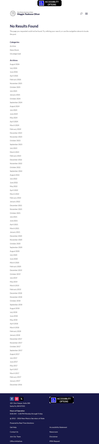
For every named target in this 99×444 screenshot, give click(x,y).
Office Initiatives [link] (16, 441)
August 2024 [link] (14, 106)
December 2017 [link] (16, 339)
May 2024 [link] (13, 118)
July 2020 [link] (13, 255)
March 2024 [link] (14, 125)
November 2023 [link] (16, 137)
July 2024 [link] (13, 110)
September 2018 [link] (16, 305)
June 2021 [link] (14, 221)
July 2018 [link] (13, 312)
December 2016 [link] (16, 385)
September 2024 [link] (16, 102)
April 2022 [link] (14, 190)
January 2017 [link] (15, 381)
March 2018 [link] (14, 327)
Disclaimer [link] (54, 437)
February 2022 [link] (15, 198)
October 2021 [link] (15, 213)
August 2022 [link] (14, 175)
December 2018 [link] (16, 293)
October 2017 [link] (15, 346)
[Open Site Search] (81, 13)
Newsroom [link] (54, 432)
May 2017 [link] (13, 366)
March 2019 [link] (14, 285)
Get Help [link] (13, 427)
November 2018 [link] (16, 297)
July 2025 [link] (13, 91)
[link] (49, 5)
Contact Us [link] (14, 432)
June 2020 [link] (14, 259)
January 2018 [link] (15, 335)
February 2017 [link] (15, 377)
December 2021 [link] (16, 205)
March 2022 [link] (14, 194)
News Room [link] (14, 50)
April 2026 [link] (14, 76)
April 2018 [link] (14, 324)
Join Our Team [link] (15, 437)
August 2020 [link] (14, 251)
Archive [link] (13, 46)
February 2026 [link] (15, 79)
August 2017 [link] (14, 354)
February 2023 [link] (15, 156)
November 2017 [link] (16, 343)
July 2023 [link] (13, 148)
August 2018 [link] (14, 308)
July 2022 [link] (13, 179)
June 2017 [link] (14, 362)
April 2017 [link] (14, 369)
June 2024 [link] (14, 114)
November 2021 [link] (16, 209)
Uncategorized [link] (15, 54)
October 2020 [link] (15, 244)
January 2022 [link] (15, 202)
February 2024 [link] (15, 129)
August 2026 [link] (14, 64)
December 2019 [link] (16, 270)
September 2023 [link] (16, 144)
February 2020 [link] (15, 266)
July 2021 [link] (13, 217)
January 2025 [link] (15, 95)
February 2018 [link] (15, 331)
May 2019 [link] (13, 282)
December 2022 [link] (16, 160)
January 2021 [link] (15, 232)
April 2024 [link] (14, 121)
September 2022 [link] (16, 171)
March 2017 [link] (14, 373)
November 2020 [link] (16, 240)
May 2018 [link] (13, 320)
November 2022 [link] (16, 163)
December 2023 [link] (16, 133)
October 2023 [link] (15, 140)
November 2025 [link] (16, 83)
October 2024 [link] (15, 99)
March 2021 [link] (14, 228)
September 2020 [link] (16, 247)
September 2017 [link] (16, 350)
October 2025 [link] (15, 87)
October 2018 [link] (15, 301)
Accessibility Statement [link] (58, 427)
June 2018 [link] (14, 316)
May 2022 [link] (13, 186)
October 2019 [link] (15, 274)
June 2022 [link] (14, 182)
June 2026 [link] (14, 72)
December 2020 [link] (16, 236)
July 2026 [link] (13, 68)
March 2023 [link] (14, 152)
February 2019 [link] (15, 289)
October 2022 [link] (15, 167)
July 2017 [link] (13, 358)
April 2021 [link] (14, 224)
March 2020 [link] (14, 263)
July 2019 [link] (13, 278)
